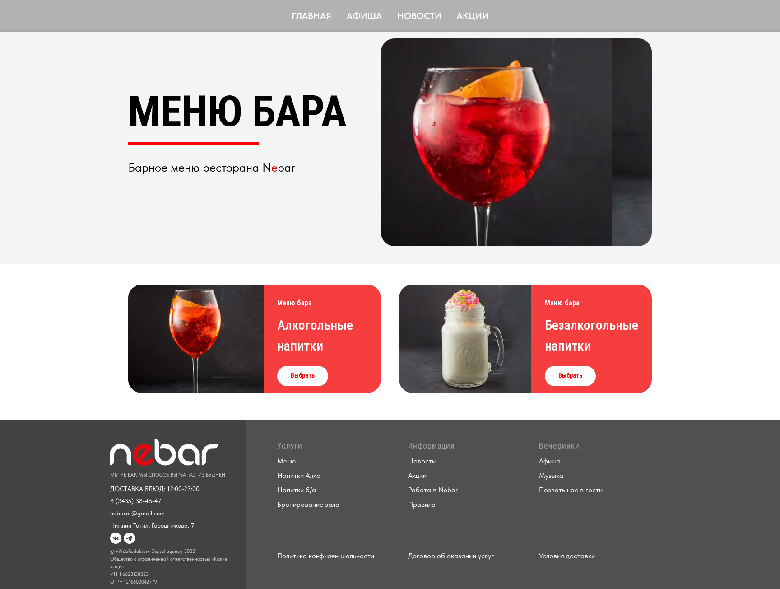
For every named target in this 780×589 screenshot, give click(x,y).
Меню (286, 461)
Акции (473, 15)
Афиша (364, 15)
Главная (311, 15)
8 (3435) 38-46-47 (135, 501)
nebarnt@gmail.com (137, 513)
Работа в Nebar (433, 490)
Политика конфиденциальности (325, 556)
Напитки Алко (298, 475)
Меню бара (294, 303)
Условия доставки (567, 556)
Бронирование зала (308, 504)
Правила (422, 504)
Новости (419, 15)
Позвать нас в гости (571, 490)
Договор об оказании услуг (451, 556)
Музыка (551, 475)
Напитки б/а (296, 490)
